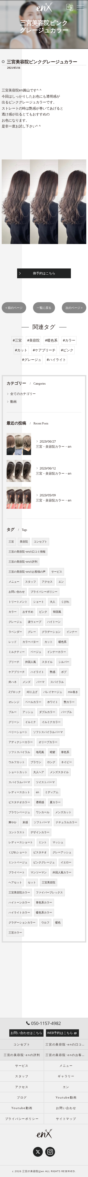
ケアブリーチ (17, 672)
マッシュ (58, 842)
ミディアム (51, 792)
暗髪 (52, 752)
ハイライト (37, 672)
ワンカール (42, 812)
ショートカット (18, 772)
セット (32, 882)
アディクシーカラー (21, 742)
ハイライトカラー (19, 912)
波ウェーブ (34, 621)
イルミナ (30, 722)
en (37, 792)
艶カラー (69, 702)
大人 (52, 601)
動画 (13, 401)
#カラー (69, 340)
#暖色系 (51, 340)
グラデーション (51, 631)
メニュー (14, 581)
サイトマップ (66, 1119)
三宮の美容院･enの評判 (23, 561)
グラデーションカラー (22, 922)
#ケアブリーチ (44, 350)
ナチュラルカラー (66, 822)
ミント (43, 842)
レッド (13, 642)
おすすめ (27, 611)
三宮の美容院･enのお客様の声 (27, 571)
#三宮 (17, 340)
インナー (71, 631)
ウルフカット (17, 762)
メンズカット (63, 812)
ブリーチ (14, 662)
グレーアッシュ (62, 852)
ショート (38, 601)
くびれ (65, 601)
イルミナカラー (51, 722)
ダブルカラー (47, 712)
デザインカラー (40, 832)
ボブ (63, 672)
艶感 (52, 672)
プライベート (17, 872)
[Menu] (80, 7)
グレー (32, 631)
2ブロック (15, 692)
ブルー (13, 712)
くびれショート (18, 852)
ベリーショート (18, 732)
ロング (51, 762)
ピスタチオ (40, 852)
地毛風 (40, 752)
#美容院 (33, 340)
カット (48, 642)
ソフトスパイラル (19, 752)
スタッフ (30, 581)
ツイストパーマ (45, 782)
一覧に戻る (44, 308)
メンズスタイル (59, 772)
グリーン (14, 722)
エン (61, 581)
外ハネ (13, 682)
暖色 (58, 922)
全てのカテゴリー (23, 393)
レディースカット (19, 792)
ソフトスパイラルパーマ (48, 732)
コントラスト (17, 832)
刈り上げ (32, 692)
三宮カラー (15, 932)
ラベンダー (15, 631)
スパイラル (57, 682)
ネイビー (66, 762)
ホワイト (52, 702)
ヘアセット (15, 882)
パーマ (40, 682)
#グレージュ (31, 359)
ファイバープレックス (49, 892)
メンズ (26, 682)
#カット (21, 350)
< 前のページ (13, 308)
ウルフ (45, 922)
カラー (13, 611)
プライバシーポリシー (44, 591)
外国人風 (30, 662)
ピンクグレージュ (44, 862)
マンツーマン (39, 872)
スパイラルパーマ (19, 782)
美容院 (24, 541)
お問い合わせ (17, 591)
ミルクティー (17, 652)
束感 (25, 822)
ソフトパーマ (42, 822)
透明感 (40, 802)
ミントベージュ (18, 862)
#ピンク (67, 350)
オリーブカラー (48, 742)
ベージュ (36, 652)
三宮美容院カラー (19, 892)
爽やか (13, 822)
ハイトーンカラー (19, 902)
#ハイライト (56, 359)
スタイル (47, 662)
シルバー (63, 662)
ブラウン (36, 762)
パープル (66, 712)
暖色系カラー (44, 912)
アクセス (47, 581)
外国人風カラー (62, 872)
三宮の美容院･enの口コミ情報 (27, 551)
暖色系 (62, 642)
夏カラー (55, 802)
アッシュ (27, 712)
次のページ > (74, 308)
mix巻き (73, 692)
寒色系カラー (44, 902)
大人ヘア (38, 772)
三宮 (11, 541)
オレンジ (14, 702)
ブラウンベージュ (19, 812)
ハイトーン (54, 621)
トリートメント (18, 601)
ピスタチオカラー (19, 802)
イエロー (66, 862)
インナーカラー (56, 652)
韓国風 (57, 611)
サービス (56, 571)
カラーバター (30, 642)
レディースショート (21, 842)
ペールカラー (33, 702)
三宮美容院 (48, 882)
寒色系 (65, 752)
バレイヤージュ (52, 692)
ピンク (43, 611)
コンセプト (40, 541)
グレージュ (15, 621)
